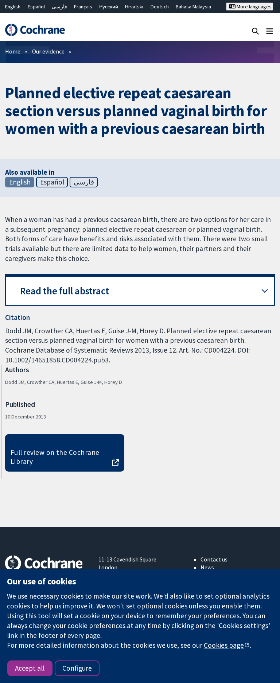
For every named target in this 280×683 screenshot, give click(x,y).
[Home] (35, 30)
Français (83, 6)
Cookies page (224, 645)
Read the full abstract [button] (64, 291)
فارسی (59, 6)
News (207, 567)
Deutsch (160, 6)
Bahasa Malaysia (193, 6)
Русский (108, 6)
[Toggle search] (255, 30)
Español (36, 6)
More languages (254, 6)
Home (12, 51)
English (12, 6)
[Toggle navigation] (269, 30)
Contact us (214, 559)
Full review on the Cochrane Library (55, 457)
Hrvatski (134, 6)
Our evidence (48, 51)
